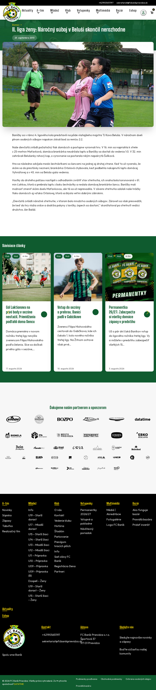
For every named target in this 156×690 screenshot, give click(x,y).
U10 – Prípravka (37, 561)
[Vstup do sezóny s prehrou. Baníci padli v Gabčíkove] (78, 312)
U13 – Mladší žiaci (38, 545)
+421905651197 (106, 2)
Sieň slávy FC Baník (62, 559)
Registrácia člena (65, 566)
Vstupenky (86, 503)
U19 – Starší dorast (35, 517)
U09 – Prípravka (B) (38, 573)
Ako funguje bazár (140, 512)
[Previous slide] (8, 312)
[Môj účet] (143, 13)
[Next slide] (147, 312)
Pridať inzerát (141, 524)
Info (30, 510)
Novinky (7, 510)
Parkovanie (61, 536)
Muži (16, 256)
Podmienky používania (86, 679)
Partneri (59, 571)
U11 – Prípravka (37, 555)
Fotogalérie (113, 519)
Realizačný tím (11, 531)
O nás (58, 510)
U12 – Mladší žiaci (38, 550)
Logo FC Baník (115, 524)
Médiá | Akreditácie (113, 512)
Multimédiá (112, 503)
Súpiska (7, 515)
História (59, 526)
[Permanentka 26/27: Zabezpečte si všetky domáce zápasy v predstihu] (129, 312)
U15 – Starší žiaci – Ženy (38, 598)
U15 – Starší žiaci (38, 534)
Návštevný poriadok (86, 531)
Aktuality (7, 609)
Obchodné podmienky (111, 679)
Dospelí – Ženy (37, 581)
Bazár (136, 503)
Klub (7, 256)
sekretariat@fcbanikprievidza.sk (132, 2)
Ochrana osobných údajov (138, 679)
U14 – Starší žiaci (38, 539)
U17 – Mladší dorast (35, 527)
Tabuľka (7, 526)
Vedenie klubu (62, 520)
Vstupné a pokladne (86, 521)
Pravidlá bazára (142, 519)
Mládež (32, 503)
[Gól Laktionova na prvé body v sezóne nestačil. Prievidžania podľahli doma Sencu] (26, 312)
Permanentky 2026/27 (88, 512)
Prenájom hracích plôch (62, 544)
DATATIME (19, 684)
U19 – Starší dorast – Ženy (36, 588)
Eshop (5, 615)
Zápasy (6, 520)
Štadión (59, 531)
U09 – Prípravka (38, 566)
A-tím (25, 256)
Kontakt (59, 515)
